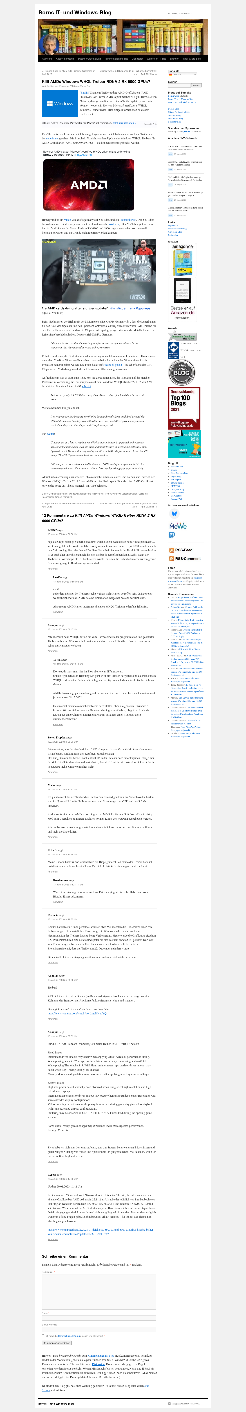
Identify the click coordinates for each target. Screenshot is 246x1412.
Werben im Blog (175, 231)
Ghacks (174, 469)
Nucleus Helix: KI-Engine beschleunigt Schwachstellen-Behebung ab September (185, 178)
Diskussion (137, 58)
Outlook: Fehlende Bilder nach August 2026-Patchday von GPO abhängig (186, 633)
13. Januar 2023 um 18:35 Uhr (63, 919)
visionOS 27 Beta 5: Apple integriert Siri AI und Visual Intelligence (185, 163)
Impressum (173, 225)
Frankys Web (176, 498)
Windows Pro (177, 466)
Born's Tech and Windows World (182, 102)
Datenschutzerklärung (89, 58)
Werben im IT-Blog (156, 58)
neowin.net (52, 138)
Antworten (53, 568)
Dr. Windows (176, 495)
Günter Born (85, 85)
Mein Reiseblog (175, 115)
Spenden (174, 58)
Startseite (47, 58)
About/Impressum (65, 58)
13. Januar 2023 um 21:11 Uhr (68, 884)
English (85, 92)
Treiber (108, 493)
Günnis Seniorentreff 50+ (179, 111)
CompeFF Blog (177, 489)
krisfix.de (114, 224)
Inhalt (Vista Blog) (192, 58)
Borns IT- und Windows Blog (181, 99)
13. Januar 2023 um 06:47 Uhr (63, 629)
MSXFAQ (175, 485)
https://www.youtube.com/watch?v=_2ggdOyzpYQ (77, 1013)
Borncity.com (173, 95)
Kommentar (48, 1271)
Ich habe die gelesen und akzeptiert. (75, 1336)
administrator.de (177, 482)
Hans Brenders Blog (179, 473)
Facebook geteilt (112, 364)
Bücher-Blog (173, 108)
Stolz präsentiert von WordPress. (186, 1403)
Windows (73, 493)
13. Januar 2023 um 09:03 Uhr (63, 741)
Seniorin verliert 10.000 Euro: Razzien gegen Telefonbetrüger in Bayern (186, 194)
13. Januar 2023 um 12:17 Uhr (63, 789)
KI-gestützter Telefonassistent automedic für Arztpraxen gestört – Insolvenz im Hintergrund (187, 600)
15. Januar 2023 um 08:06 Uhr (63, 979)
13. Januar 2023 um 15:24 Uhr (63, 854)
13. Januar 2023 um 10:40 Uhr (68, 663)
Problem (99, 493)
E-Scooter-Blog (174, 121)
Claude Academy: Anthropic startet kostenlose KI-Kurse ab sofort (186, 209)
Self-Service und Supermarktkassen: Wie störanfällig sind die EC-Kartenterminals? (187, 642)
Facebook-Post (128, 219)
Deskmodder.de (177, 492)
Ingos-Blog (176, 476)
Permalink (67, 496)
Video (67, 219)
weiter (50, 434)
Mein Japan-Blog (175, 118)
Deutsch (176, 74)
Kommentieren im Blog (116, 58)
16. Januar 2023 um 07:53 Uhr (63, 1036)
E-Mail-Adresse (50, 1324)
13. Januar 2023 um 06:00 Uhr (63, 534)
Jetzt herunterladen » (124, 122)
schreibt (86, 386)
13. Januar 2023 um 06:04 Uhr (68, 581)
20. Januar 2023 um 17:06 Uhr (63, 1178)
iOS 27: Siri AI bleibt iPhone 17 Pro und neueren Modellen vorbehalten (185, 148)
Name (45, 1312)
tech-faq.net (176, 479)
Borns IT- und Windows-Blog (74, 12)
